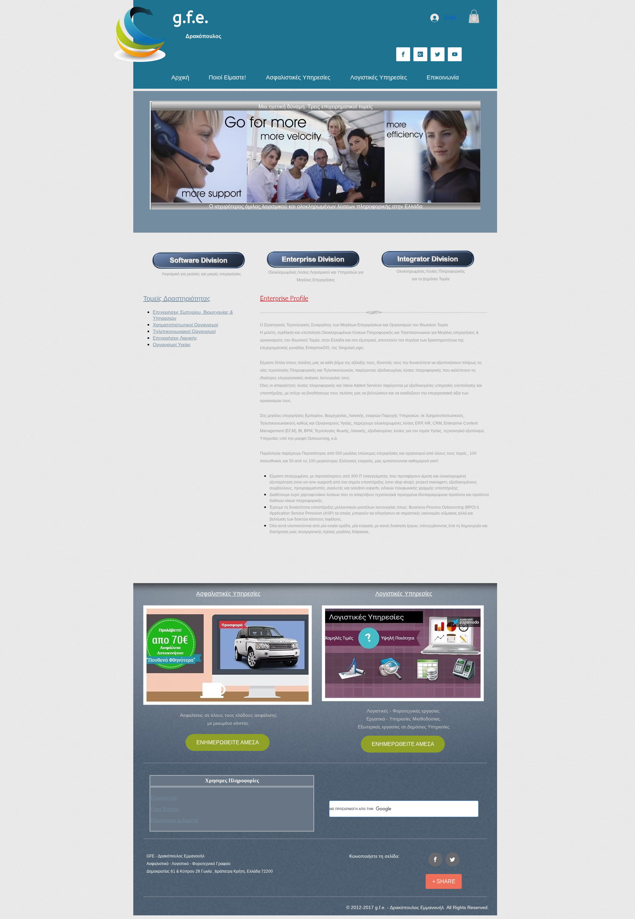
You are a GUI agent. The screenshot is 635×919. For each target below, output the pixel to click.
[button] (474, 16)
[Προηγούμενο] (159, 155)
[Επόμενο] (471, 155)
